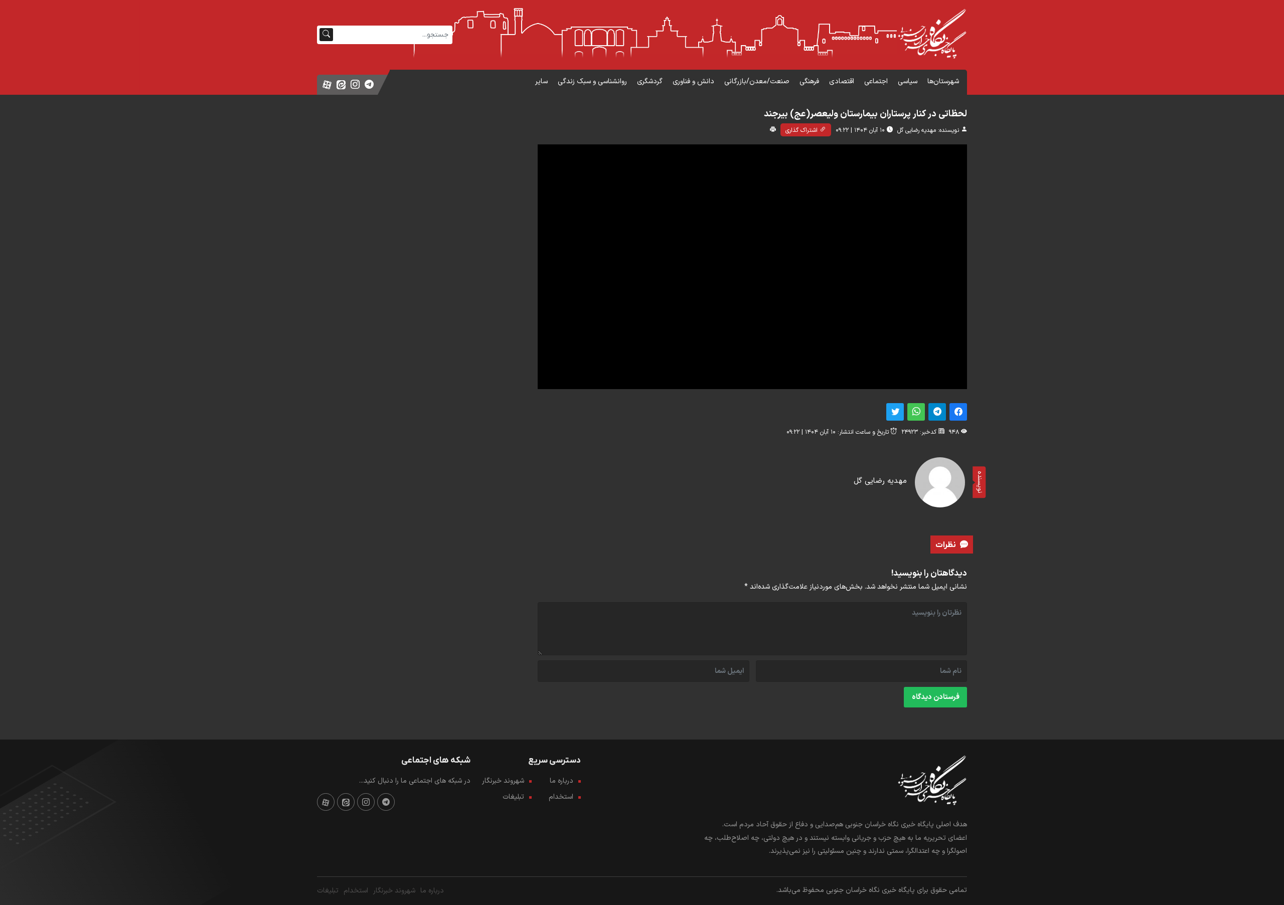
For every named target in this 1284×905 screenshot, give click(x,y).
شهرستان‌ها (943, 81)
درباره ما (561, 781)
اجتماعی (876, 81)
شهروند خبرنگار (504, 781)
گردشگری (650, 81)
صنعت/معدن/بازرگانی (756, 81)
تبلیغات (513, 797)
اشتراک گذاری (802, 130)
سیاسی (907, 81)
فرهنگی (809, 81)
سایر (541, 81)
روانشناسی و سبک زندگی (592, 81)
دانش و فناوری (693, 81)
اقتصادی (841, 81)
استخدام (561, 797)
